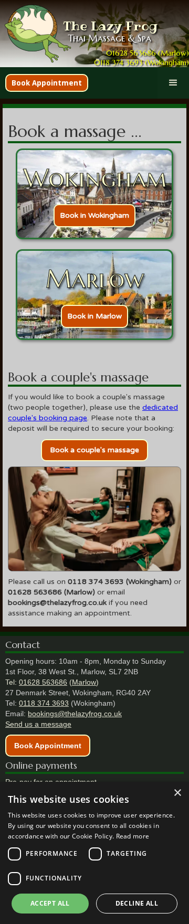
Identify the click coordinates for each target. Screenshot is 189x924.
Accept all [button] (50, 903)
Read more (133, 836)
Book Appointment (47, 83)
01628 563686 (43, 682)
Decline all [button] (137, 903)
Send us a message (38, 724)
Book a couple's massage (94, 449)
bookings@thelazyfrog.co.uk (75, 713)
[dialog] (94, 853)
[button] (173, 83)
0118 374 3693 (44, 703)
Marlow (84, 682)
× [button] (177, 793)
